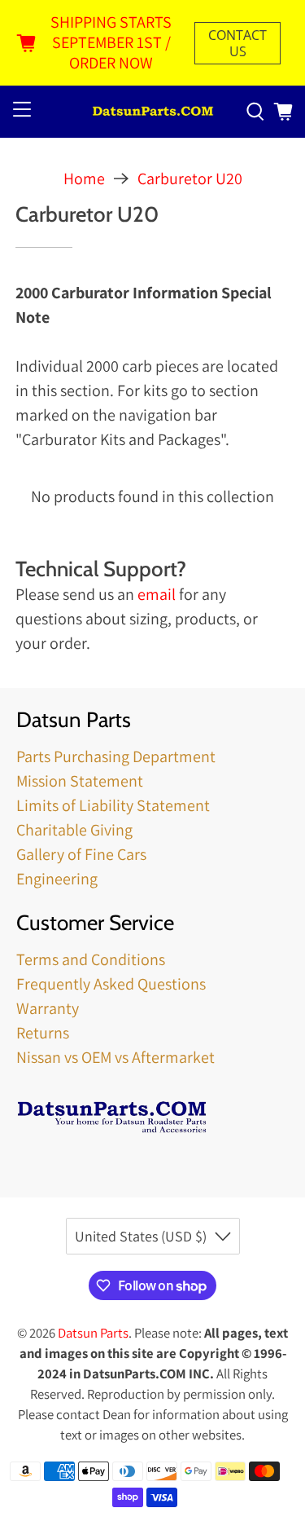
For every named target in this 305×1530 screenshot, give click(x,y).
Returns (42, 1032)
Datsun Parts (93, 1333)
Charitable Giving (74, 829)
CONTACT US (237, 43)
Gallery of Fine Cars (81, 854)
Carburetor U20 (189, 178)
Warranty (47, 1008)
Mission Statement (79, 780)
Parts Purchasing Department (116, 756)
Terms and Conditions (90, 959)
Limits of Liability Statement (113, 805)
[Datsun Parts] (152, 112)
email (156, 594)
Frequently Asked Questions (111, 983)
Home (84, 178)
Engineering (57, 878)
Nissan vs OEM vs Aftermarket (115, 1057)
